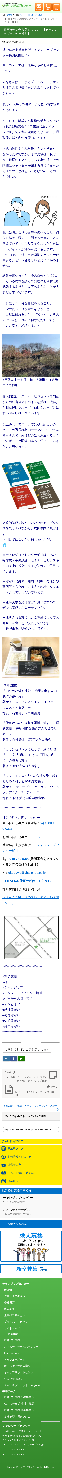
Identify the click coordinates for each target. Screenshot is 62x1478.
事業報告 (13, 1181)
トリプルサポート (14, 1359)
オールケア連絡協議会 (17, 1365)
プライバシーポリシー (17, 1321)
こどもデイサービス (17, 1211)
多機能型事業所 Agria (17, 1416)
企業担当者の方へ (14, 1315)
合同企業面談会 (13, 1378)
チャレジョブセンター (18, 1199)
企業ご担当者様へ (18, 1224)
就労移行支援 (12, 1340)
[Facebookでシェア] (13, 1058)
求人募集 (9, 1308)
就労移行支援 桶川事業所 (19, 1403)
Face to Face (12, 1353)
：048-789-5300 (18, 859)
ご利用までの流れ (14, 1296)
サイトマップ (12, 1328)
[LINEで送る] (21, 1058)
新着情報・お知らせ (19, 1156)
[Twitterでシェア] (6, 1058)
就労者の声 (14, 1164)
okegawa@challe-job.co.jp (27, 872)
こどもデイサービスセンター (21, 1346)
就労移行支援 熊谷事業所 (19, 1397)
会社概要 (9, 1302)
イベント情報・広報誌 (30, 15)
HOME (9, 15)
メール (35, 837)
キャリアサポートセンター (20, 1372)
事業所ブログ (15, 1148)
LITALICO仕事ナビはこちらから (28, 881)
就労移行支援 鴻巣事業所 (19, 1410)
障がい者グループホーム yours (22, 1385)
